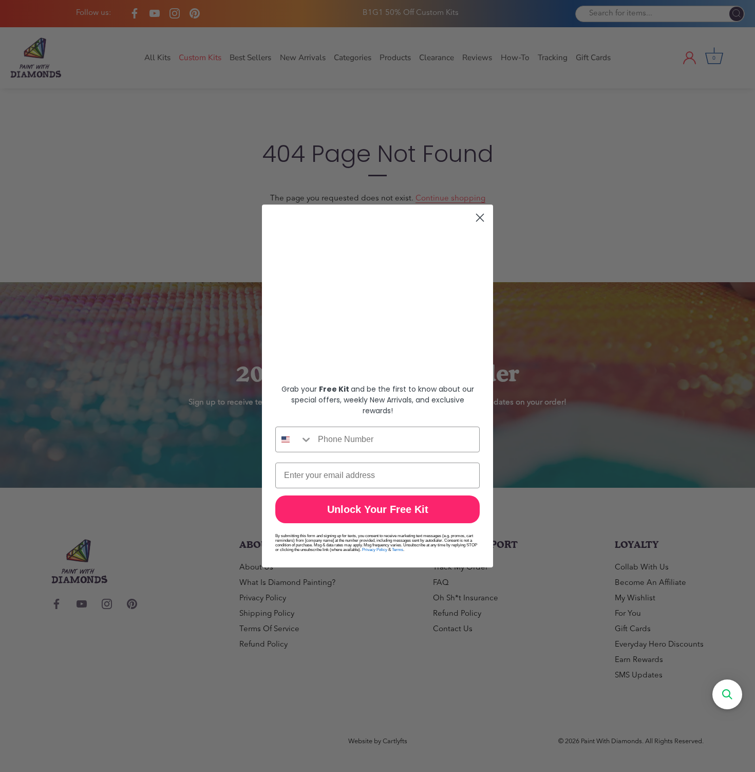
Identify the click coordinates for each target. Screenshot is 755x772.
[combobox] (294, 439)
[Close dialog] (480, 218)
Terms (397, 549)
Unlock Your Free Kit (377, 509)
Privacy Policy (374, 549)
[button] (727, 694)
